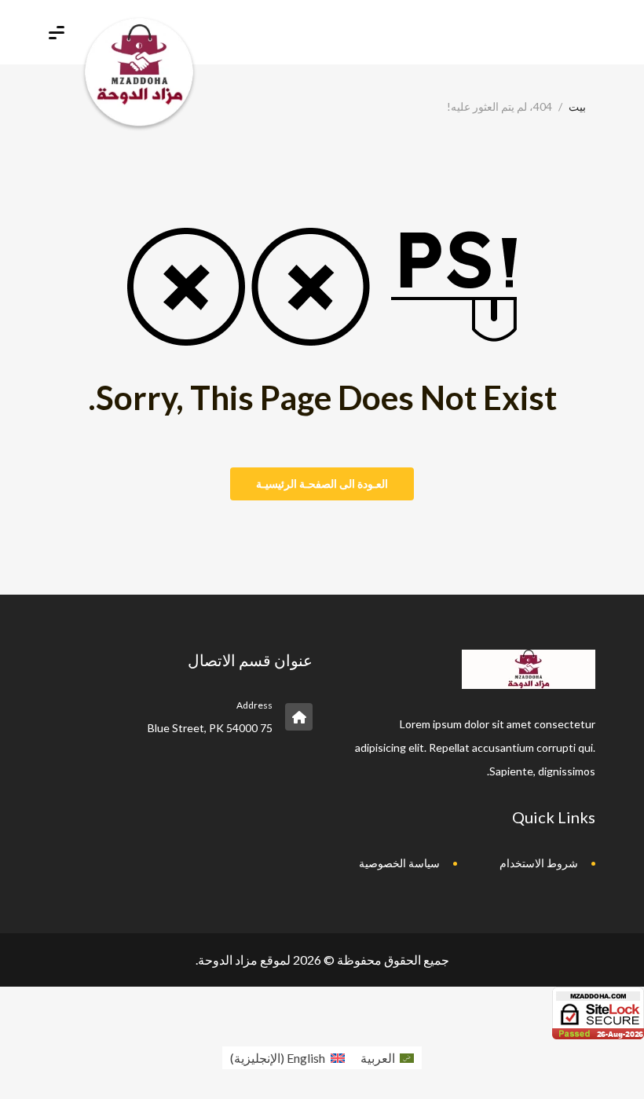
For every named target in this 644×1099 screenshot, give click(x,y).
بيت (577, 106)
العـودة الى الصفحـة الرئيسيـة (322, 483)
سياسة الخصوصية (399, 863)
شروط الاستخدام (538, 863)
